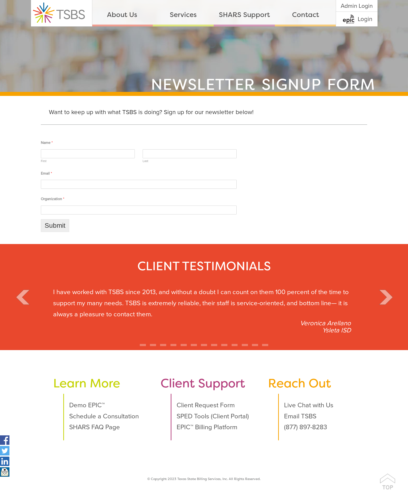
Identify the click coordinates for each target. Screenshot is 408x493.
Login (365, 19)
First (44, 161)
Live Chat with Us (308, 405)
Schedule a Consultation (104, 416)
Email (46, 173)
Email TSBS (300, 416)
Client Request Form (206, 405)
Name (47, 142)
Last (145, 161)
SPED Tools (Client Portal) (213, 416)
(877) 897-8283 (305, 427)
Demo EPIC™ (87, 405)
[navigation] (214, 13)
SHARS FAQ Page (94, 427)
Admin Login (357, 5)
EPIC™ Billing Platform (207, 427)
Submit (55, 225)
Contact (305, 15)
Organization (52, 199)
